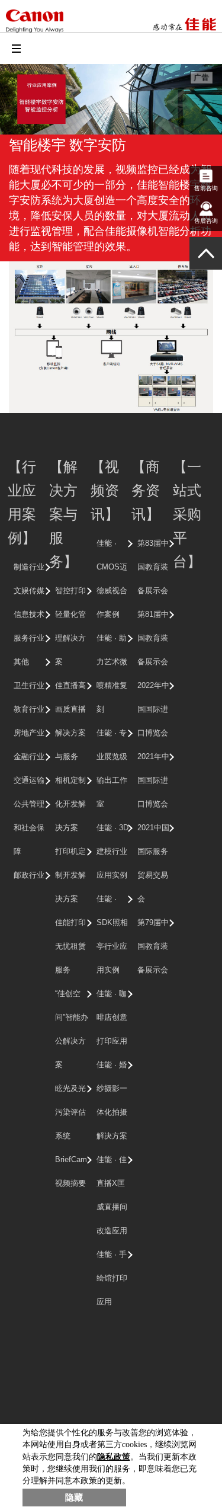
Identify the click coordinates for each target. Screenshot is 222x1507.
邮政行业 (29, 875)
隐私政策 (113, 1456)
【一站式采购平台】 (187, 513)
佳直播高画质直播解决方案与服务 (70, 721)
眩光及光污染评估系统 (70, 1112)
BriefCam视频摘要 (71, 1171)
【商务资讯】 (145, 489)
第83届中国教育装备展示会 (153, 567)
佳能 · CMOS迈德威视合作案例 (111, 579)
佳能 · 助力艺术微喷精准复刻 (111, 673)
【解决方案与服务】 (63, 513)
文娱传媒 (29, 590)
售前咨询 (206, 188)
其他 (21, 661)
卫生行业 (29, 685)
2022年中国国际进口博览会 (153, 709)
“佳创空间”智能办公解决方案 (71, 1029)
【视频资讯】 (105, 489)
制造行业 (29, 566)
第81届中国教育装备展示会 (153, 638)
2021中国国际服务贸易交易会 (153, 863)
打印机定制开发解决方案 (70, 875)
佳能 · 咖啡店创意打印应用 (111, 1017)
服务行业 (29, 637)
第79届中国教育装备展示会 (153, 946)
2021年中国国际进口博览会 (153, 780)
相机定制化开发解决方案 (70, 804)
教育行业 (29, 709)
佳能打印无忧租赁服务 (70, 946)
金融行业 (29, 756)
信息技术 (29, 614)
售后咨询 (206, 220)
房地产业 (29, 732)
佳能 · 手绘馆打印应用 (111, 1278)
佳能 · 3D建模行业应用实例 (112, 851)
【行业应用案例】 (22, 501)
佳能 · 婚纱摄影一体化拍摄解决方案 (111, 1100)
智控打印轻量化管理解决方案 (70, 626)
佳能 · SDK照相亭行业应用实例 (112, 934)
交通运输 (29, 780)
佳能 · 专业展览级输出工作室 (111, 768)
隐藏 (74, 1497)
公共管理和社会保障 (29, 827)
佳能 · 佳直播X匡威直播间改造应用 (111, 1195)
